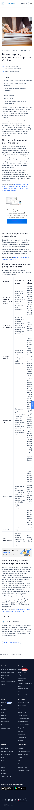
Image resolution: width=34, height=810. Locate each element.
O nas (3, 764)
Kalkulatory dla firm (23, 702)
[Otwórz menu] (31, 3)
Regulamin (21, 748)
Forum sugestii (5, 754)
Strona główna (6, 50)
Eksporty (3, 718)
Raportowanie (5, 721)
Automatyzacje (5, 728)
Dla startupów (22, 737)
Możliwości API (22, 767)
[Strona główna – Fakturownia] (8, 3)
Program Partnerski (23, 728)
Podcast (3, 761)
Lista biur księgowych (24, 718)
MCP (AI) (6, 702)
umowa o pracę (9, 95)
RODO (20, 757)
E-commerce (5, 706)
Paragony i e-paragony (8, 681)
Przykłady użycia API (24, 770)
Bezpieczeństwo (23, 754)
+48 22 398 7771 (6, 776)
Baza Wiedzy (5, 748)
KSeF (22, 669)
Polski (22, 800)
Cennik (3, 684)
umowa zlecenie (9, 98)
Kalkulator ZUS (22, 705)
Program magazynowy (7, 672)
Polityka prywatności (24, 751)
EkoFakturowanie (23, 721)
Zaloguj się (24, 3)
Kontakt (3, 773)
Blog (2, 757)
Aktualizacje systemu (7, 751)
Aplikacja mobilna (23, 695)
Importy (3, 715)
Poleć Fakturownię (23, 724)
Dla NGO (20, 731)
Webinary (21, 740)
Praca (3, 770)
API (19, 764)
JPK (19, 692)
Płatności (4, 709)
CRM (2, 712)
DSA (19, 761)
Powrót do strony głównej (12, 654)
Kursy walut (21, 709)
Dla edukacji (21, 734)
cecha (6, 93)
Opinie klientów (22, 712)
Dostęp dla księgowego (25, 683)
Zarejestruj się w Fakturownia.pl (17, 221)
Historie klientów (23, 715)
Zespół (3, 767)
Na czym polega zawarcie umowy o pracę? (18, 80)
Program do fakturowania (8, 669)
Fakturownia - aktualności (15, 50)
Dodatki (3, 725)
